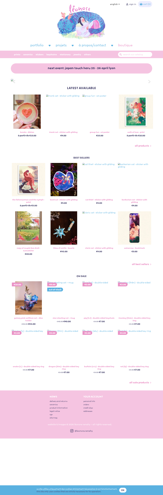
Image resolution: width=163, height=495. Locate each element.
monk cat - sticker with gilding (63, 132)
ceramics (54, 404)
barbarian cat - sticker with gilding (134, 200)
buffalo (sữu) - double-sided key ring (99, 367)
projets (61, 45)
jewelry (77, 54)
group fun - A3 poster (100, 132)
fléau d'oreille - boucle (63, 248)
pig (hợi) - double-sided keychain (99, 318)
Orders (86, 404)
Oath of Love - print (136, 132)
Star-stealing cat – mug (64, 318)
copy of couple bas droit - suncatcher (28, 249)
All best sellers (142, 264)
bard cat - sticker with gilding (64, 199)
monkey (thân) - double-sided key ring (134, 319)
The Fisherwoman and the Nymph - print (28, 200)
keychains (51, 54)
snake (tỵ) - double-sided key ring (28, 366)
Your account (93, 396)
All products (143, 145)
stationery (65, 54)
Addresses (87, 411)
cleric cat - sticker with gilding (99, 248)
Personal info (89, 401)
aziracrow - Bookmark (134, 248)
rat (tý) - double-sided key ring (134, 366)
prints (17, 54)
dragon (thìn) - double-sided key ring (64, 367)
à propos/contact (92, 45)
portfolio (37, 45)
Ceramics (28, 54)
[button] (21, 80)
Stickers (39, 54)
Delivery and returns (58, 401)
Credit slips (88, 408)
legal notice (55, 411)
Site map (53, 418)
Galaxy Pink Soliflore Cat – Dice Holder (28, 319)
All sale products (140, 382)
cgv (51, 414)
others (87, 54)
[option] (81, 80)
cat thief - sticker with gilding (99, 199)
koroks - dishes (27, 132)
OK (123, 490)
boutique (125, 45)
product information (59, 408)
